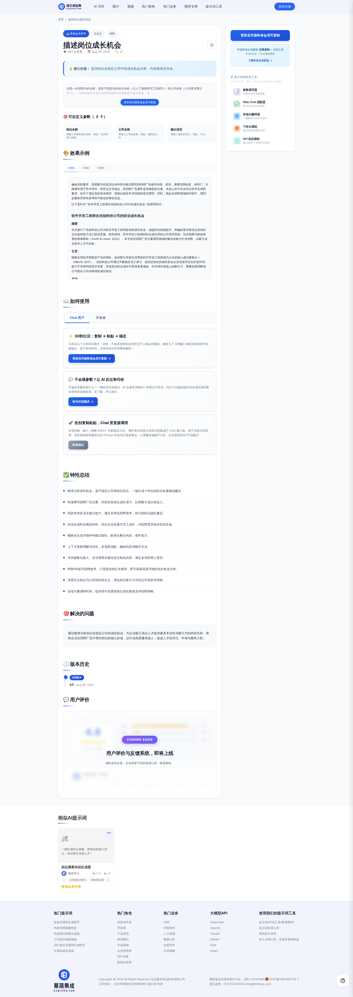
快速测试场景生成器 (67, 933)
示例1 (71, 168)
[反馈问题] (343, 981)
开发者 (101, 317)
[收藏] (211, 44)
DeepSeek (217, 922)
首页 (61, 19)
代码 (166, 922)
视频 (130, 6)
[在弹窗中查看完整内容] (203, 185)
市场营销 (123, 945)
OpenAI (215, 928)
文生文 (98, 33)
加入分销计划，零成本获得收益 (279, 939)
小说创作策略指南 (65, 939)
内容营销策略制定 (65, 928)
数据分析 (169, 939)
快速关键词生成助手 (67, 922)
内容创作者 (124, 922)
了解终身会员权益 (260, 60)
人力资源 (169, 933)
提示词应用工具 (269, 928)
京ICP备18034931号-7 (284, 979)
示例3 (100, 168)
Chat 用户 (77, 317)
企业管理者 (124, 950)
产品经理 (123, 933)
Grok (213, 945)
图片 (116, 6)
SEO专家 (123, 956)
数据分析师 (124, 962)
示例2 (86, 168)
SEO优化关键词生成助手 (69, 945)
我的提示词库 (267, 933)
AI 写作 (99, 6)
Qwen (214, 950)
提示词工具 (214, 6)
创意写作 (169, 945)
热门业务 (169, 6)
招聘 (112, 33)
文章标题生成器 (64, 950)
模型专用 (191, 6)
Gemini (214, 939)
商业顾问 (123, 939)
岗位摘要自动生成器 (76, 867)
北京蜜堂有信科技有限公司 (168, 979)
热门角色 (148, 6)
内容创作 (169, 928)
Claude (215, 933)
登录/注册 (284, 6)
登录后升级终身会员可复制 (140, 102)
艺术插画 (169, 950)
